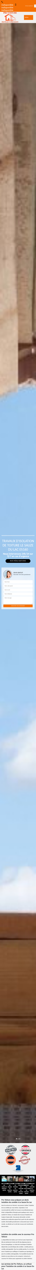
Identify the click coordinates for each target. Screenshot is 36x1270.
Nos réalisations (18, 561)
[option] (18, 635)
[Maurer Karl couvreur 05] (10, 17)
